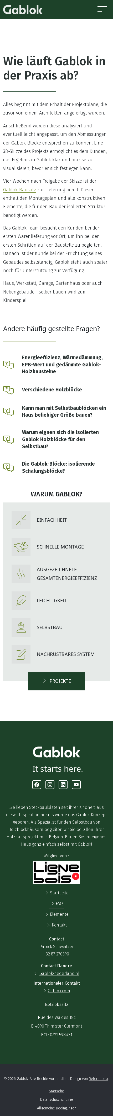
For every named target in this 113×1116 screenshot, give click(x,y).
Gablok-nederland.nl (59, 973)
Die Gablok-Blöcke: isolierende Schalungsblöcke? (58, 467)
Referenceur (98, 1079)
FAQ (59, 903)
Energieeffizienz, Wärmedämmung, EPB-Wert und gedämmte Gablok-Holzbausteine (62, 365)
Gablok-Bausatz (19, 190)
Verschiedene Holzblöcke (52, 390)
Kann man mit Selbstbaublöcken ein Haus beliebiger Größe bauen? (64, 411)
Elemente (59, 914)
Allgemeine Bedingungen (56, 1108)
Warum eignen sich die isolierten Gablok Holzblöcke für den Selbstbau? (60, 439)
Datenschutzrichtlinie (56, 1099)
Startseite (59, 892)
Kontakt (59, 925)
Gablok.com (59, 990)
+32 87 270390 (56, 953)
